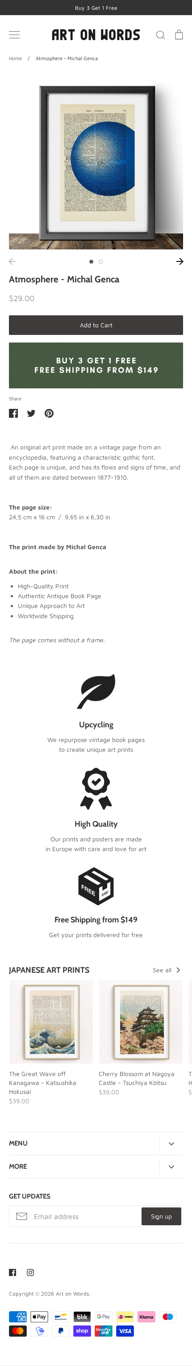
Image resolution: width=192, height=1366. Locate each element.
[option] (96, 162)
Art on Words (72, 1293)
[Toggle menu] (14, 34)
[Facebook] (12, 1272)
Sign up (161, 1216)
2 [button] (101, 262)
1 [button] (91, 262)
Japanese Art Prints (49, 970)
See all (163, 970)
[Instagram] (30, 1272)
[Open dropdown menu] (171, 1144)
